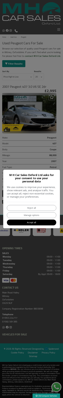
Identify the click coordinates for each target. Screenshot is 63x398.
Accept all (31, 222)
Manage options (31, 215)
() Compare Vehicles (47, 395)
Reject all (31, 207)
